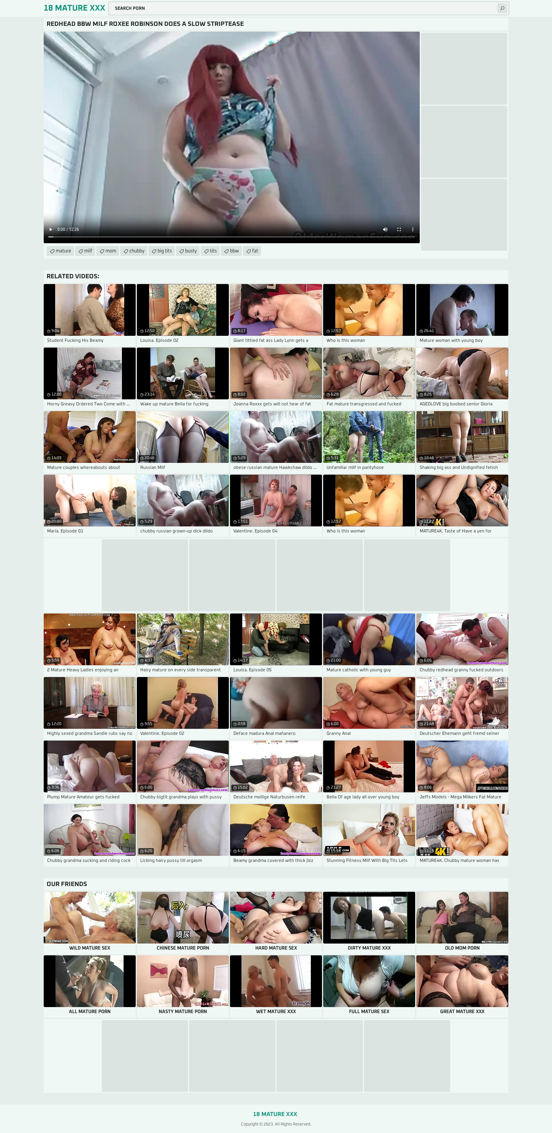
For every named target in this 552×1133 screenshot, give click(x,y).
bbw (234, 251)
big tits (165, 251)
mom (111, 251)
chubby (136, 251)
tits (213, 251)
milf (88, 251)
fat (255, 251)
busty (191, 251)
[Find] (502, 8)
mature (63, 251)
